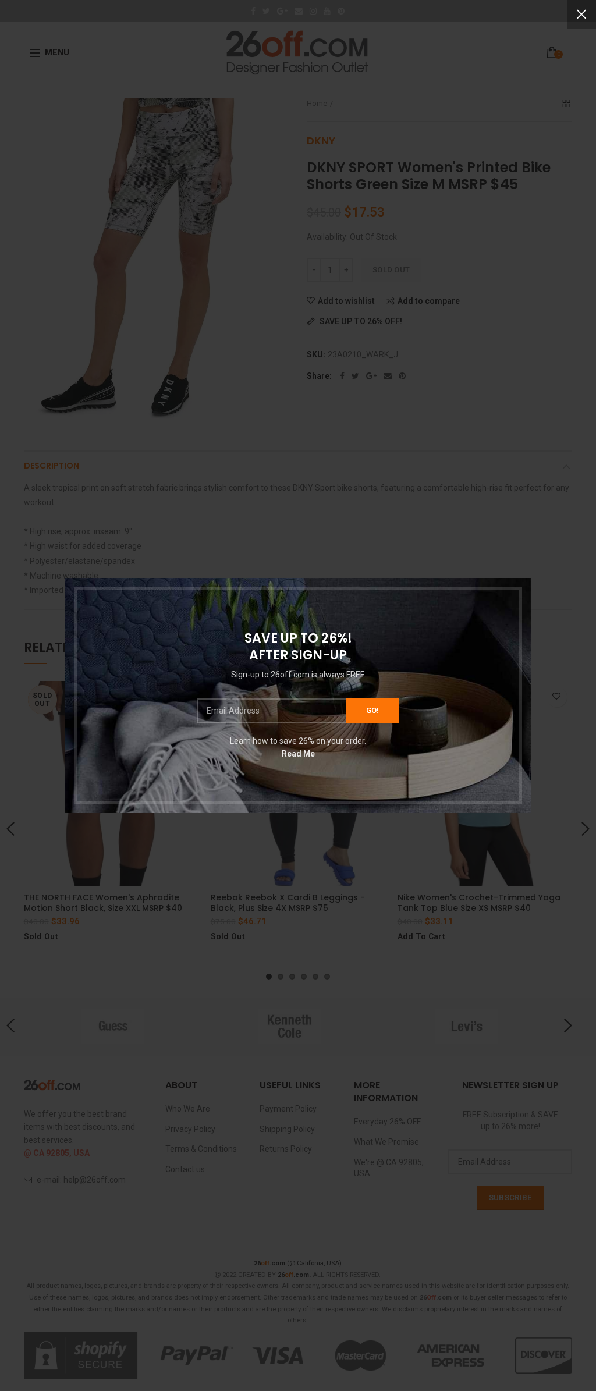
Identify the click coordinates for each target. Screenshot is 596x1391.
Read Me (298, 753)
